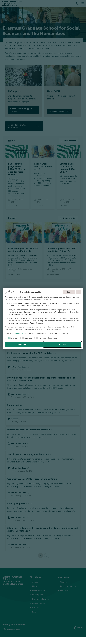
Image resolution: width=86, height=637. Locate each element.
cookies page (20, 333)
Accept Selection (23, 344)
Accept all (62, 344)
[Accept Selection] (78, 292)
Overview (70, 292)
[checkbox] (11, 338)
